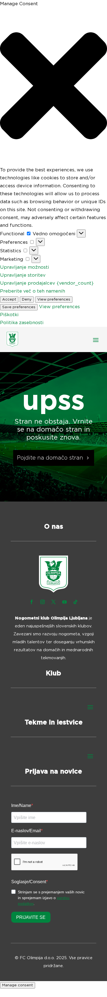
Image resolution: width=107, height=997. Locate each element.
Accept (9, 299)
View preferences (53, 299)
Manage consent (17, 985)
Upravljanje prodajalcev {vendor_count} (47, 283)
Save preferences (18, 307)
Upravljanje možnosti (24, 267)
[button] (53, 87)
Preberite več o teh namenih (32, 291)
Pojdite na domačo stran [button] (50, 458)
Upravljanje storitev (23, 275)
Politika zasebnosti (22, 322)
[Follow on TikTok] (75, 601)
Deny (27, 299)
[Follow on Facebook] (31, 601)
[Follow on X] (53, 601)
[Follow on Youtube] (64, 601)
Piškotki (9, 314)
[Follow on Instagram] (42, 601)
